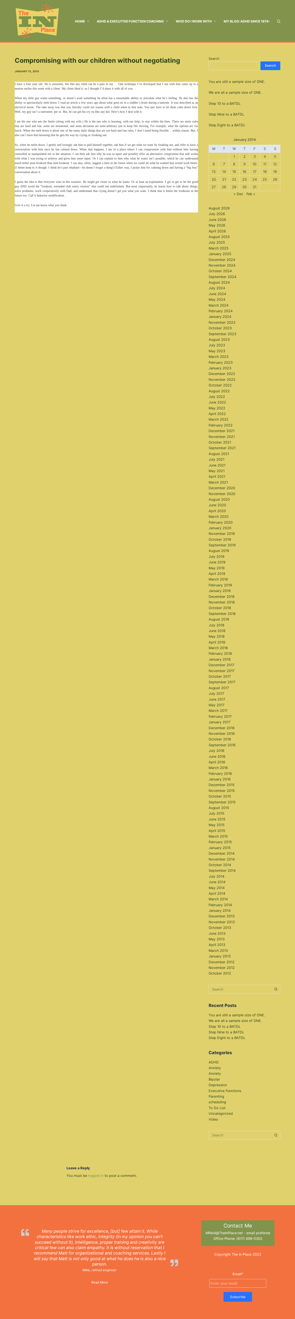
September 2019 (222, 545)
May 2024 (217, 299)
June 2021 (217, 465)
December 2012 (222, 962)
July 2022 (217, 396)
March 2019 (218, 579)
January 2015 (220, 848)
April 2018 (217, 642)
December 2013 (222, 916)
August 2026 (219, 208)
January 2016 (220, 779)
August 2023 (219, 339)
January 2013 (220, 956)
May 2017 (216, 705)
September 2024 (222, 277)
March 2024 (218, 305)
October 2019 (220, 539)
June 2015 (217, 819)
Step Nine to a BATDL (226, 114)
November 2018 (222, 602)
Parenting (216, 1096)
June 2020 (217, 505)
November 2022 (222, 379)
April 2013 (217, 945)
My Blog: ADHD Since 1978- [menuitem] (247, 21)
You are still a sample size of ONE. (237, 81)
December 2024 (222, 259)
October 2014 (220, 865)
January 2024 (220, 316)
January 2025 (220, 254)
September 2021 (222, 448)
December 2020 (222, 488)
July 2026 (217, 214)
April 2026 (217, 231)
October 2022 (220, 385)
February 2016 (220, 773)
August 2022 (219, 391)
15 (234, 171)
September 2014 (222, 870)
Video (213, 1119)
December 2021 (222, 431)
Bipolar (214, 1079)
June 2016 (217, 756)
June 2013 (217, 933)
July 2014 (216, 876)
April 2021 (217, 476)
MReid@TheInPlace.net (224, 1233)
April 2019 (217, 573)
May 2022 (217, 408)
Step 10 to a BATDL (225, 103)
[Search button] (276, 989)
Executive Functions (225, 1091)
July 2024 (217, 288)
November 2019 (222, 533)
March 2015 (218, 836)
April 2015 (217, 830)
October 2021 (220, 442)
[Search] (278, 21)
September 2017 (222, 682)
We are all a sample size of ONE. (235, 92)
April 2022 (217, 414)
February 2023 (221, 362)
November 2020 (222, 494)
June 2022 (217, 402)
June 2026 (217, 219)
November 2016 (222, 733)
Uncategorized (221, 1113)
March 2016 (218, 768)
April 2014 (217, 893)
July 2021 (216, 459)
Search (214, 58)
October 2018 (220, 608)
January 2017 (219, 722)
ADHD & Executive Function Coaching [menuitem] (130, 21)
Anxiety (215, 1068)
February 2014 (220, 905)
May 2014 (217, 888)
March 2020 (218, 516)
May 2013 (217, 939)
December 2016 (222, 728)
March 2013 (218, 950)
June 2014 (217, 882)
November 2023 (222, 322)
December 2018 (222, 596)
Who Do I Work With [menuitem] (194, 21)
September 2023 (222, 334)
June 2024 (217, 294)
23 (244, 179)
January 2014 (220, 910)
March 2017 (218, 710)
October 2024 (220, 271)
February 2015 (220, 842)
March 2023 (218, 356)
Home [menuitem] (80, 21)
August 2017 (219, 688)
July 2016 (216, 750)
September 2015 (222, 802)
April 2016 (217, 762)
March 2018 (218, 648)
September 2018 (222, 613)
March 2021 (218, 482)
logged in (95, 1175)
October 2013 (220, 927)
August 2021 (219, 454)
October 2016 (220, 739)
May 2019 (217, 568)
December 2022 (222, 374)
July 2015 (216, 813)
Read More (99, 1282)
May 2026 (217, 225)
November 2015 (222, 790)
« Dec (238, 194)
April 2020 (217, 511)
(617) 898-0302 (249, 1238)
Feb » (250, 194)
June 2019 (217, 562)
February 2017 (220, 716)
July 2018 (216, 625)
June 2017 (217, 699)
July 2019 (216, 556)
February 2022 (221, 425)
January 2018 (220, 659)
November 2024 (222, 265)
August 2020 (219, 499)
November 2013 (222, 922)
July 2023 (217, 345)
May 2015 (217, 825)
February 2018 (220, 653)
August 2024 (219, 282)
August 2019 (219, 551)
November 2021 (222, 436)
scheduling (217, 1102)
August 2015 (219, 808)
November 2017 (222, 671)
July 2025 (217, 242)
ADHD (214, 1062)
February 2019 (220, 585)
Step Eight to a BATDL (227, 125)
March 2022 (218, 419)
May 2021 (217, 471)
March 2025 (218, 248)
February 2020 (221, 522)
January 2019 (220, 591)
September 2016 (222, 745)
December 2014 (222, 853)
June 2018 (217, 631)
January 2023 (220, 368)
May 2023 (217, 351)
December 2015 (222, 785)
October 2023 (220, 328)
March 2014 (218, 899)
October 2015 (220, 796)
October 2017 (220, 676)
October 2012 (220, 973)
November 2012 (222, 967)
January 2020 (220, 528)
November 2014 (222, 859)
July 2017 (216, 693)
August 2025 (219, 237)
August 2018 (219, 619)
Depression (218, 1085)
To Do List (217, 1108)
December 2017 (221, 665)
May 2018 (217, 636)
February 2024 (221, 311)
